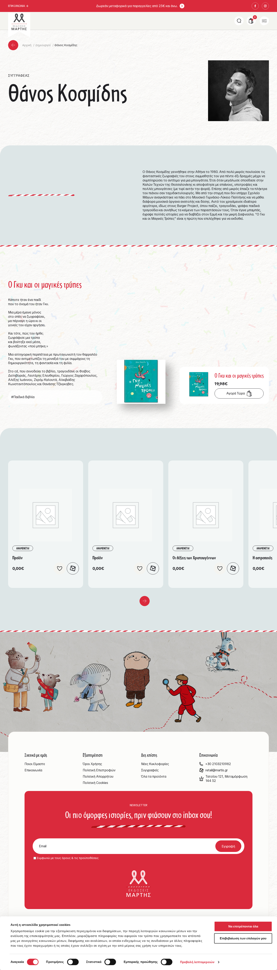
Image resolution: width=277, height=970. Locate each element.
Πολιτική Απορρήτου (98, 776)
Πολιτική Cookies (95, 783)
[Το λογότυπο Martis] (19, 22)
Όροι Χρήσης (92, 764)
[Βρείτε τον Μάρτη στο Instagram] (265, 6)
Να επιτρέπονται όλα (243, 926)
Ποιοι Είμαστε (35, 764)
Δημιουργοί (43, 45)
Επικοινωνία (33, 770)
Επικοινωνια (16, 6)
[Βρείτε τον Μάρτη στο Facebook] (255, 6)
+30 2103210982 (218, 764)
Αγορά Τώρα (235, 393)
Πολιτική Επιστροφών (99, 770)
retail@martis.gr (216, 770)
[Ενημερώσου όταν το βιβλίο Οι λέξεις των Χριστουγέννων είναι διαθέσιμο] (233, 568)
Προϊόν (17, 557)
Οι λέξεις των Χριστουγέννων (194, 557)
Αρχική (27, 45)
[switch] (73, 962)
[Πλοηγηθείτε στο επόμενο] (145, 601)
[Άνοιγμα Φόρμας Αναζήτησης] (239, 20)
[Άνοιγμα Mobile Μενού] (264, 20)
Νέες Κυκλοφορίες (155, 764)
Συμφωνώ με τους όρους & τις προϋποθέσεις (68, 858)
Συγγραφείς (150, 770)
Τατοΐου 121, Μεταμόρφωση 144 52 (226, 778)
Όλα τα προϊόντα (153, 776)
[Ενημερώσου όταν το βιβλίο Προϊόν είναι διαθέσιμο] (73, 568)
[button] (60, 568)
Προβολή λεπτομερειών (197, 962)
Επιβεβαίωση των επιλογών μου (243, 938)
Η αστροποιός (262, 557)
